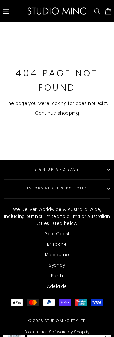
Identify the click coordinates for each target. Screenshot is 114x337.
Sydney (57, 265)
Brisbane (57, 244)
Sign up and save (57, 169)
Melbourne (57, 255)
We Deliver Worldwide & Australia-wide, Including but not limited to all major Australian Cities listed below (57, 216)
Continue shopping (57, 113)
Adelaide (57, 286)
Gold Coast (57, 234)
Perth (57, 276)
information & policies (57, 188)
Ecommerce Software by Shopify (57, 331)
